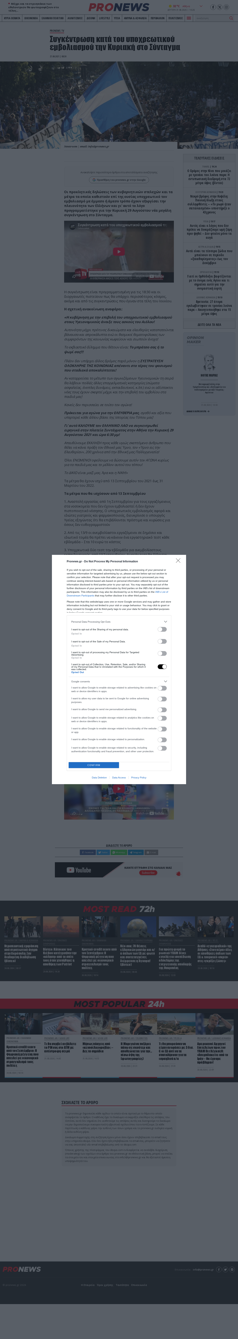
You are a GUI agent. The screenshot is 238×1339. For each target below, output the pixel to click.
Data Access (119, 777)
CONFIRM (93, 765)
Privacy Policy (138, 777)
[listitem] (119, 621)
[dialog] (119, 669)
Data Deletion (99, 777)
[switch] (162, 629)
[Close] (179, 561)
